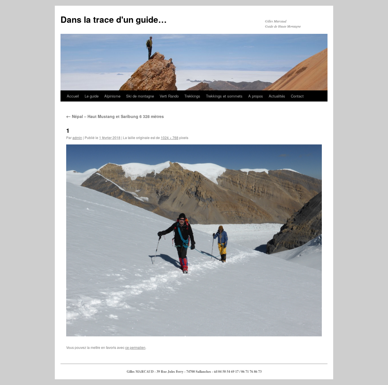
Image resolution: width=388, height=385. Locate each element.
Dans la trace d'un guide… (114, 19)
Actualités (277, 96)
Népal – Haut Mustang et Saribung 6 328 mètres (115, 116)
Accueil (73, 96)
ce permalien (135, 347)
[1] (194, 240)
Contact (297, 96)
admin (77, 137)
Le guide (92, 96)
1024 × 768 (169, 137)
